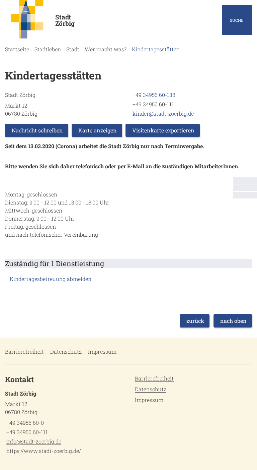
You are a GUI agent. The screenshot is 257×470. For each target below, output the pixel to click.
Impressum (102, 351)
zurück (195, 320)
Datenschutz (66, 351)
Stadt (72, 49)
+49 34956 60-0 (24, 422)
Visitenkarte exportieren (163, 130)
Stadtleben (47, 49)
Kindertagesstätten (156, 49)
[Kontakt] (245, 180)
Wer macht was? (105, 49)
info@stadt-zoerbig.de (33, 441)
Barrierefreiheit (24, 351)
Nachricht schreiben (37, 130)
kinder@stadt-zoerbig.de (162, 113)
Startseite (17, 49)
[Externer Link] (245, 187)
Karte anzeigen (97, 130)
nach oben (233, 320)
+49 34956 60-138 (153, 94)
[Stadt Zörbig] (64, 422)
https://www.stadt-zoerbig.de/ (43, 450)
